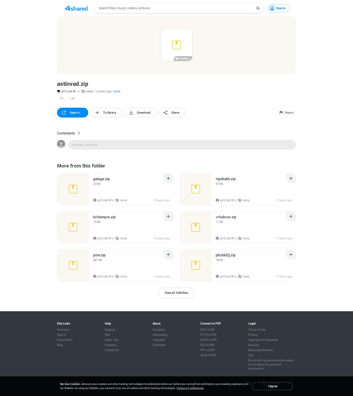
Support (110, 329)
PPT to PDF (207, 350)
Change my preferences (190, 388)
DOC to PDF (207, 329)
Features (110, 345)
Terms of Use (257, 329)
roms (89, 91)
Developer (159, 345)
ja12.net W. (68, 91)
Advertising (160, 334)
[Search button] (258, 8)
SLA (251, 355)
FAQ (107, 334)
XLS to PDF (207, 345)
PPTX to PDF (208, 334)
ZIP (61, 98)
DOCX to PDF (208, 340)
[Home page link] (76, 8)
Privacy (253, 334)
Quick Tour (111, 340)
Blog (60, 345)
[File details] (73, 189)
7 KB (72, 98)
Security (253, 345)
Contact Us (112, 350)
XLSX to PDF (208, 355)
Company (159, 329)
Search (61, 334)
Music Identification (260, 350)
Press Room (65, 340)
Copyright (159, 340)
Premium (63, 329)
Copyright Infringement (263, 340)
